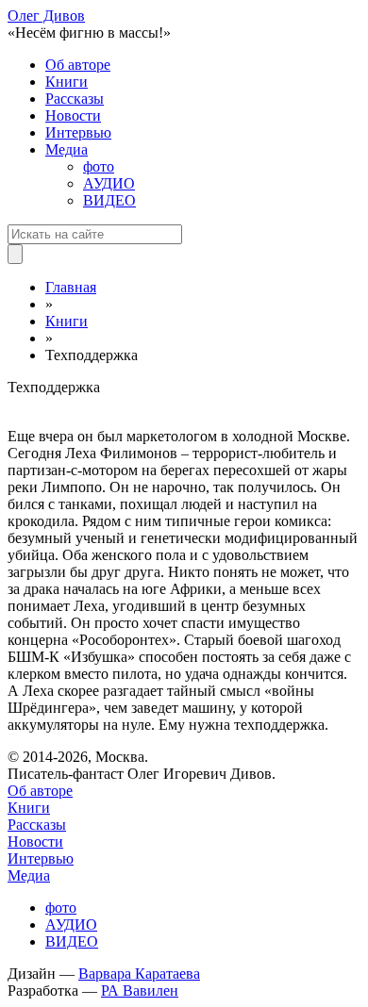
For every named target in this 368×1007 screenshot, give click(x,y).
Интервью (78, 132)
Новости (73, 115)
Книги (66, 82)
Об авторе (77, 65)
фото (98, 166)
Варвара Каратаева (139, 974)
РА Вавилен (139, 990)
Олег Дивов (46, 16)
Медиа (66, 149)
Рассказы (74, 99)
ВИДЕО (109, 200)
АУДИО (109, 183)
